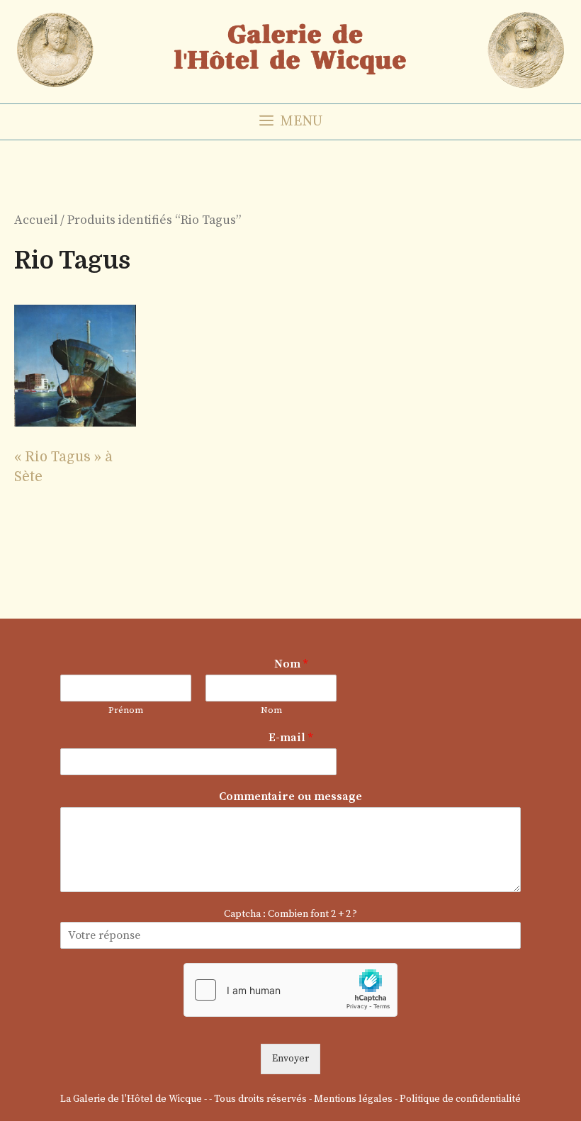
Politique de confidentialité (460, 1099)
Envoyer (290, 1058)
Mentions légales (353, 1099)
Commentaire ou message (290, 796)
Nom (291, 664)
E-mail (290, 738)
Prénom (125, 710)
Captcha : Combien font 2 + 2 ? (290, 914)
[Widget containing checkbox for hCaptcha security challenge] (290, 990)
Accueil (35, 220)
